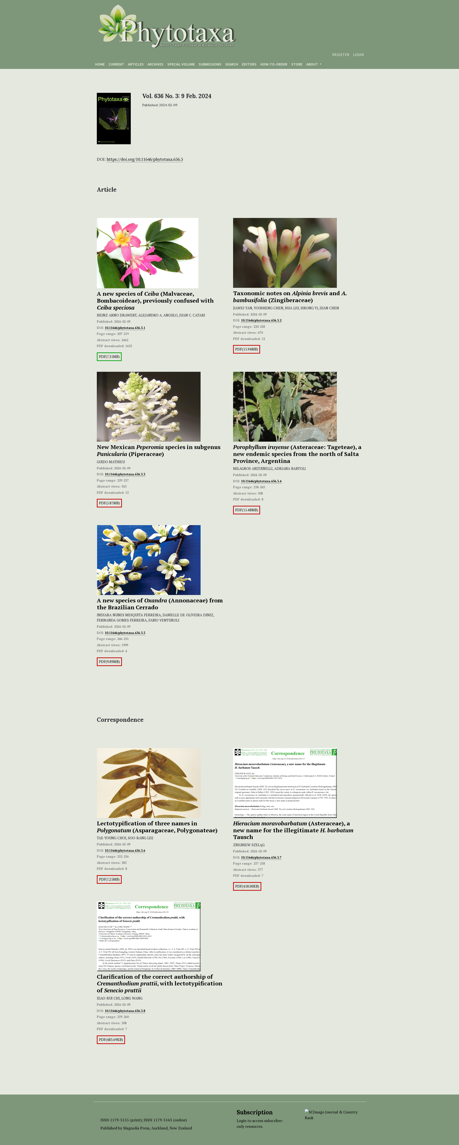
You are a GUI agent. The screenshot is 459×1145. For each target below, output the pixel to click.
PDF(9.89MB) (109, 661)
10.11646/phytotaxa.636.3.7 (261, 857)
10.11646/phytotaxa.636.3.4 (261, 481)
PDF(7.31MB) (109, 356)
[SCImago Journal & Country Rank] (332, 1114)
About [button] (312, 64)
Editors (249, 64)
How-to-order (273, 64)
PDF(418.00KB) (247, 886)
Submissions (210, 64)
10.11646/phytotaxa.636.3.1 (125, 328)
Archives (156, 64)
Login (358, 54)
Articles (136, 64)
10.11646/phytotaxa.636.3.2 (261, 320)
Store (296, 64)
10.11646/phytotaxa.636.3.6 (125, 850)
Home (100, 64)
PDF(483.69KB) (111, 1039)
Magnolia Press (136, 1128)
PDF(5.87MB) (109, 503)
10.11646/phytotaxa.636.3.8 (125, 1011)
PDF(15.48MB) (246, 510)
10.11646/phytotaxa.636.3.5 (125, 633)
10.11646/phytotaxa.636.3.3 (125, 474)
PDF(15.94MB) (246, 349)
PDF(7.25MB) (109, 879)
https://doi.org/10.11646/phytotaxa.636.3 (145, 159)
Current (116, 64)
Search (231, 64)
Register (340, 54)
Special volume (181, 64)
